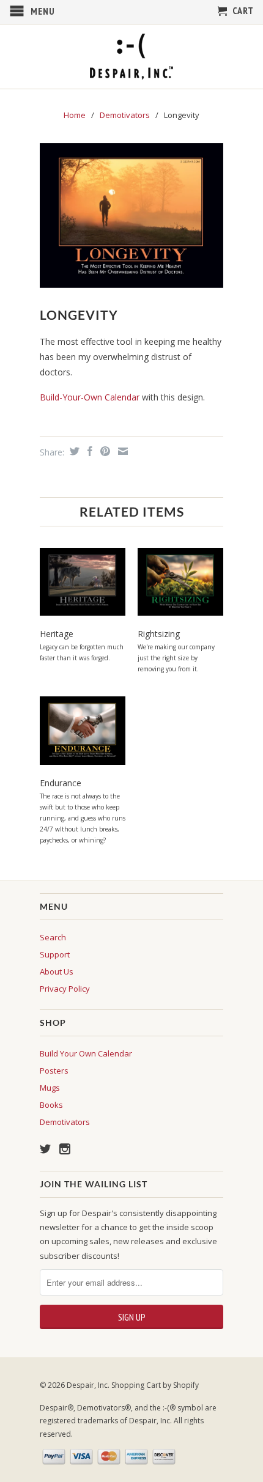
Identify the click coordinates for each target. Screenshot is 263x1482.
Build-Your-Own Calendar (91, 397)
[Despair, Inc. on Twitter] (45, 1148)
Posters (54, 1070)
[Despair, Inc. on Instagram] (64, 1148)
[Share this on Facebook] (88, 451)
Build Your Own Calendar (86, 1053)
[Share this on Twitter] (73, 451)
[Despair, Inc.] (131, 56)
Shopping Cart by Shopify (155, 1385)
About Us (56, 971)
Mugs (50, 1087)
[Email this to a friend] (121, 451)
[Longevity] (131, 216)
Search (53, 937)
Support (55, 954)
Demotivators (125, 114)
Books (51, 1104)
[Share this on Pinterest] (103, 451)
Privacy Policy (65, 988)
